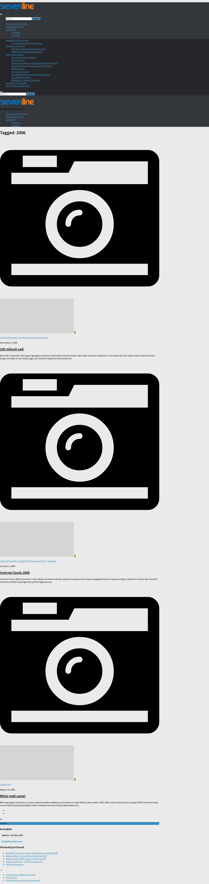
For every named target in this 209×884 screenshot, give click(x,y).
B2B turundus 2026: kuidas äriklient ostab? (26, 858)
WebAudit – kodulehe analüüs (25, 80)
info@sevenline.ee (15, 26)
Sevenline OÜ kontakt (16, 83)
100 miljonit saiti (12, 349)
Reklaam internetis (15, 46)
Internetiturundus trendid (12, 337)
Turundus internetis (21, 77)
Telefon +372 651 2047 (16, 23)
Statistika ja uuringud (37, 337)
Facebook (16, 32)
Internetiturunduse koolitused (20, 874)
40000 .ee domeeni (14, 864)
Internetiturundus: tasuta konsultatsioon (31, 66)
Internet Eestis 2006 (15, 572)
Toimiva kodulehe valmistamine (27, 43)
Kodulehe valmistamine (17, 40)
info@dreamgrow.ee (11, 841)
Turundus (51, 561)
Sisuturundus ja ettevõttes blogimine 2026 (26, 855)
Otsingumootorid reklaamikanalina (28, 48)
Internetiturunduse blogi (18, 85)
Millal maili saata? (13, 796)
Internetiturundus (14, 54)
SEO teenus (11, 877)
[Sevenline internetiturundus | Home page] (17, 8)
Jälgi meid (11, 29)
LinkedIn (15, 35)
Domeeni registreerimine (23, 57)
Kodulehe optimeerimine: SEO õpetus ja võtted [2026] (32, 853)
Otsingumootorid (20, 71)
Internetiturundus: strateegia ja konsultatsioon (34, 63)
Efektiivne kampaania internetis (27, 51)
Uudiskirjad (5, 784)
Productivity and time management (23, 880)
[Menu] (1, 14)
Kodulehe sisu (18, 68)
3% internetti (18, 60)
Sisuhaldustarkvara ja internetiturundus (30, 74)
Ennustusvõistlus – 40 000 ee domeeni (24, 861)
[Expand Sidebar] (1, 819)
